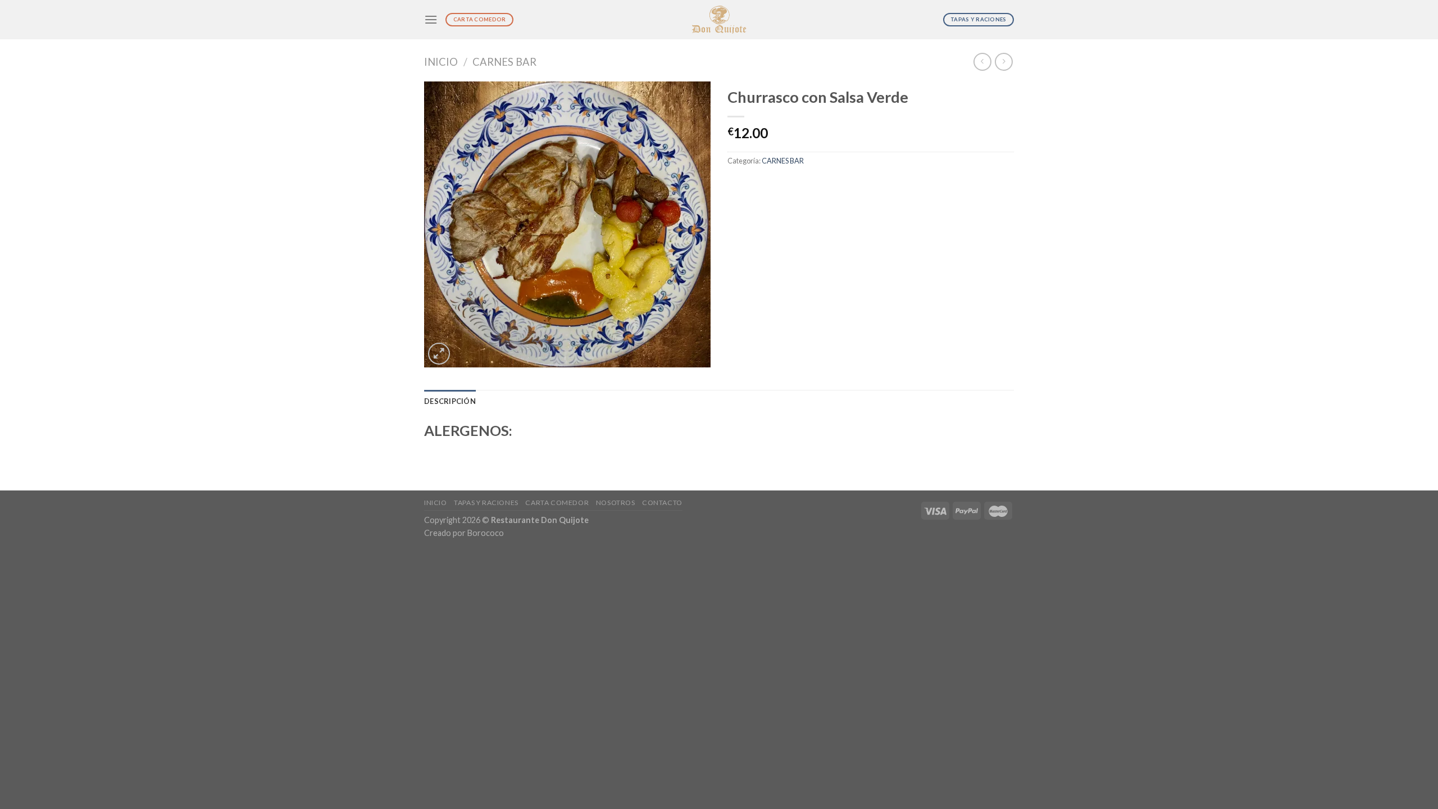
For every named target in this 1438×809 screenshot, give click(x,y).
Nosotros (615, 502)
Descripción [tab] (450, 401)
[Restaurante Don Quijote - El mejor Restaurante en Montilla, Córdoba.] (719, 20)
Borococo (485, 533)
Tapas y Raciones (486, 502)
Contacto (662, 502)
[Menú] (431, 19)
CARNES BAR (504, 62)
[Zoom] (439, 354)
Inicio (441, 62)
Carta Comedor (557, 502)
